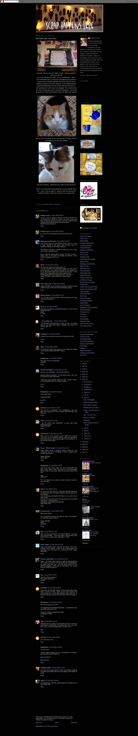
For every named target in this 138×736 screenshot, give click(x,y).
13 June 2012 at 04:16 (51, 265)
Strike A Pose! (93, 519)
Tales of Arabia (84, 291)
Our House (83, 314)
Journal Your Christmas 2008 (88, 287)
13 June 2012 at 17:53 (56, 544)
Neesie (43, 265)
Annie (42, 306)
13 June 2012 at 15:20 (55, 465)
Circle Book (83, 346)
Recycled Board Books (87, 341)
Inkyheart (85, 543)
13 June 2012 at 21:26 (55, 602)
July (85, 395)
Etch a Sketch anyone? (90, 405)
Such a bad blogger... (89, 400)
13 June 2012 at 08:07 (60, 321)
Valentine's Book (85, 321)
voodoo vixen (95, 38)
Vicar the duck (86, 501)
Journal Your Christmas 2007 (88, 289)
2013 (83, 377)
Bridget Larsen (45, 215)
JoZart (84, 505)
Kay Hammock (45, 511)
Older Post (74, 722)
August (86, 392)
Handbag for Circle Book (87, 353)
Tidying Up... (87, 420)
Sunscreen (83, 316)
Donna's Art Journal (85, 236)
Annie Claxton (45, 544)
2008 (83, 449)
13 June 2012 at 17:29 (50, 531)
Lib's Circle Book (85, 305)
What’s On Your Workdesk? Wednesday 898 (94, 490)
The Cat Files (84, 254)
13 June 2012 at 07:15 (57, 295)
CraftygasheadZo (46, 667)
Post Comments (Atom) (51, 726)
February (86, 436)
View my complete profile (89, 75)
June (85, 397)
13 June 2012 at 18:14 (61, 559)
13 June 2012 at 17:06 (56, 511)
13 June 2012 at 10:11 (60, 370)
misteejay (43, 334)
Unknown (43, 408)
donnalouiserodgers (47, 370)
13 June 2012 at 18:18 (49, 575)
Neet (42, 489)
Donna (84, 499)
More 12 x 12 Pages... (89, 417)
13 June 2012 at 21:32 (50, 621)
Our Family (83, 296)
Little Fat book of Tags (86, 323)
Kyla (42, 621)
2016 (83, 369)
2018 (83, 363)
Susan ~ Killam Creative (48, 448)
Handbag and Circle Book (87, 264)
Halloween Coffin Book (86, 250)
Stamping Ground (87, 486)
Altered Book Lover (88, 461)
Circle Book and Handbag (87, 259)
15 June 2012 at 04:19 (51, 680)
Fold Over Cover (85, 336)
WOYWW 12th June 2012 (90, 407)
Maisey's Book (84, 266)
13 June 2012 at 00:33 (56, 215)
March (86, 433)
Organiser (83, 348)
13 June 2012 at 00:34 (56, 231)
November (87, 384)
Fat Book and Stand (86, 245)
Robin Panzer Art (46, 284)
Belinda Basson (45, 295)
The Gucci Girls (84, 312)
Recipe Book (84, 284)
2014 (83, 374)
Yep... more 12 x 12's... (90, 415)
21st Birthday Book (85, 326)
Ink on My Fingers (88, 518)
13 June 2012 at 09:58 (55, 358)
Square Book (84, 303)
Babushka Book (84, 268)
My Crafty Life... (87, 530)
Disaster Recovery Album (87, 282)
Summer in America (95, 463)
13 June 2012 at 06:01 (58, 284)
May (42, 531)
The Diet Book (84, 319)
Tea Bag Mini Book (85, 339)
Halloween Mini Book (86, 300)
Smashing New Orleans (87, 243)
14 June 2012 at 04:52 (53, 637)
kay (42, 575)
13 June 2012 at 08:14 (53, 334)
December (87, 382)
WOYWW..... (93, 475)
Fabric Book (83, 238)
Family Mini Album (85, 293)
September (87, 389)
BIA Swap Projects (85, 310)
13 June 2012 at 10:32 (55, 392)
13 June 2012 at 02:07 (63, 241)
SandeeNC (44, 588)
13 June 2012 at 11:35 (51, 420)
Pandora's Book (84, 257)
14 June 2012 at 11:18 (58, 667)
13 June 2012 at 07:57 (51, 306)
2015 (83, 371)
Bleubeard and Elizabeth (48, 241)
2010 (83, 444)
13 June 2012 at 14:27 (62, 448)
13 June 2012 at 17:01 (50, 489)
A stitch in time (87, 474)
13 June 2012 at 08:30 (51, 347)
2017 (83, 366)
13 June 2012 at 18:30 (54, 588)
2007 (83, 452)
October (86, 387)
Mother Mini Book (85, 298)
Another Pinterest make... (90, 402)
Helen (42, 347)
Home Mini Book (85, 271)
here (43, 92)
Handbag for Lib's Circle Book (88, 307)
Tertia (42, 420)
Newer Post (39, 722)
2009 (83, 447)
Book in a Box (84, 252)
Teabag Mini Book (85, 247)
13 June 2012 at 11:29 (53, 408)
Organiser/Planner (85, 275)
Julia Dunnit (44, 433)
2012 (83, 379)
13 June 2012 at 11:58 (55, 433)
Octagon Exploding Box (87, 343)
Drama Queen (84, 241)
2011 (83, 442)
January (86, 438)
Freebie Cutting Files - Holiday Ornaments (94, 533)
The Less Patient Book (87, 334)
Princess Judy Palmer (47, 559)
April (85, 430)
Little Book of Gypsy (86, 280)
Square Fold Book (85, 350)
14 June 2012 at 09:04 (55, 647)
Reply (42, 226)
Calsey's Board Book (86, 277)
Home (56, 722)
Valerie (43, 680)
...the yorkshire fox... (47, 321)
